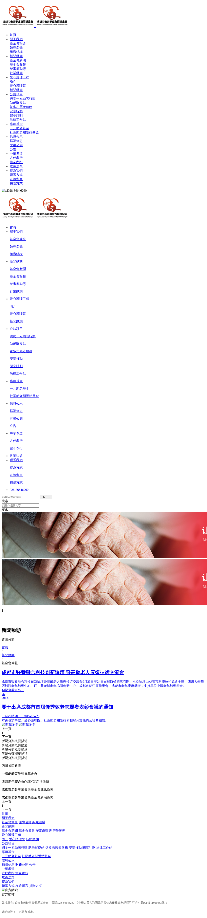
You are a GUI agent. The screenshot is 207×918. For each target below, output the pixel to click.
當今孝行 (16, 162)
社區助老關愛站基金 (24, 132)
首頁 (13, 35)
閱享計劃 (16, 115)
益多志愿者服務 (21, 107)
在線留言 (16, 179)
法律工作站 (18, 119)
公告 (13, 149)
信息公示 (16, 136)
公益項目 (16, 94)
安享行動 (16, 111)
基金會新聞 (18, 60)
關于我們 (16, 39)
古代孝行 (16, 158)
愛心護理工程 (19, 77)
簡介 (13, 81)
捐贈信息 (16, 141)
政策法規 (16, 166)
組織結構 (16, 52)
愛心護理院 (18, 85)
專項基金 (16, 124)
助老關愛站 (18, 102)
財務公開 (16, 145)
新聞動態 (16, 56)
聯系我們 (16, 170)
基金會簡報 (18, 64)
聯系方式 (16, 175)
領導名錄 (16, 47)
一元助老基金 (19, 128)
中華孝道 (16, 153)
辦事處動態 (18, 68)
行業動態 (16, 73)
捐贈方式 (16, 183)
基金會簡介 (18, 43)
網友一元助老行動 (23, 98)
